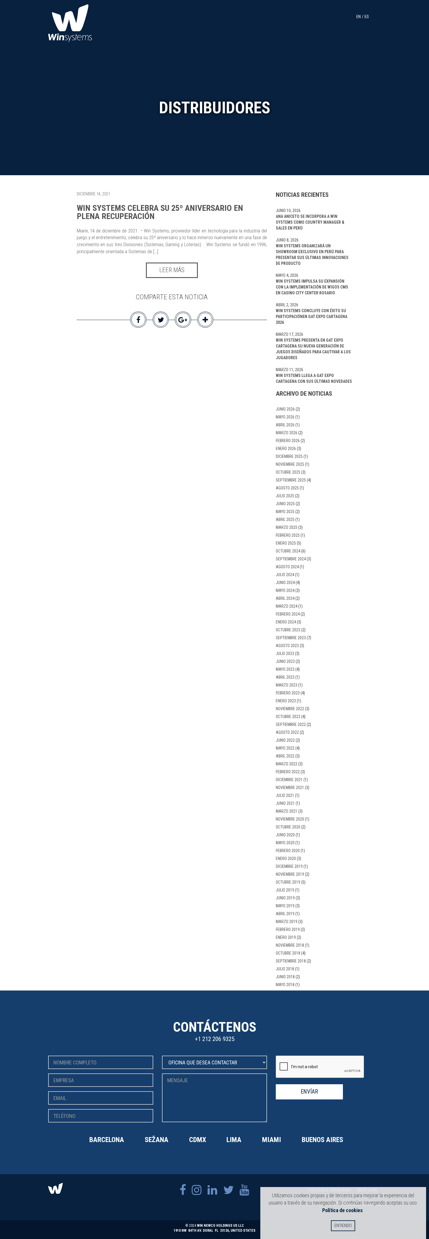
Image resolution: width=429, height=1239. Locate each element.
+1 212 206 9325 (214, 1038)
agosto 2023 (287, 645)
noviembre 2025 (290, 464)
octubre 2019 (288, 882)
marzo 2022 (286, 764)
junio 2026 (285, 409)
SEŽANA (156, 1140)
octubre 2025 (288, 472)
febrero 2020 (288, 850)
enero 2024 (286, 622)
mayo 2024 (285, 590)
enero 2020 (286, 858)
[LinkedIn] (212, 1190)
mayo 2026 (285, 417)
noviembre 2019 (290, 874)
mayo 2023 (285, 669)
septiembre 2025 (291, 480)
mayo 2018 (285, 984)
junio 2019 (285, 898)
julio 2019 (285, 890)
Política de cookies (342, 1210)
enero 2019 (286, 937)
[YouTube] (245, 1190)
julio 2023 (285, 653)
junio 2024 (285, 582)
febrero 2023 (288, 693)
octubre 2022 (288, 716)
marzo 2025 (286, 527)
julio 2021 (285, 795)
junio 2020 (285, 835)
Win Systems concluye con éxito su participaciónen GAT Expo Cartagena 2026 (311, 316)
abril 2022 (285, 756)
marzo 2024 (286, 606)
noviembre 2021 (290, 787)
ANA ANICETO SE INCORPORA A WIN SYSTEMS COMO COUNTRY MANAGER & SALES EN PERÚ (310, 222)
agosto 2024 (287, 566)
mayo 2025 (285, 511)
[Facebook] (182, 1190)
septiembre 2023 (291, 637)
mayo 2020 (285, 842)
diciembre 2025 (289, 456)
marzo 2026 (286, 432)
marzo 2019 (286, 921)
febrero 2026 (288, 440)
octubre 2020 (288, 827)
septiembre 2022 (291, 724)
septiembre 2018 (291, 961)
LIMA (233, 1140)
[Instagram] (197, 1190)
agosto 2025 (287, 488)
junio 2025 (285, 503)
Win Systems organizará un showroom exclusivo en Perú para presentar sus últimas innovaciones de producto (312, 255)
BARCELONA (106, 1140)
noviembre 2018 (290, 945)
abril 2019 (285, 913)
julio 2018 (285, 969)
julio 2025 (285, 495)
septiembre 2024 (291, 559)
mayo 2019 (285, 905)
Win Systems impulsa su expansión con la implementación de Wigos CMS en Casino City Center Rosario (312, 287)
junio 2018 (285, 976)
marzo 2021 (286, 811)
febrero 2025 (288, 535)
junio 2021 (285, 803)
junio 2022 (285, 740)
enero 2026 (286, 448)
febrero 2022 (288, 771)
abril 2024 (285, 598)
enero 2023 (286, 700)
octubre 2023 (288, 630)
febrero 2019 (288, 929)
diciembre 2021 (289, 779)
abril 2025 (285, 519)
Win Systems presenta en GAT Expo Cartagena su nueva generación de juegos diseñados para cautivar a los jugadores (313, 349)
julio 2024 (285, 574)
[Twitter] (228, 1190)
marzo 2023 (286, 685)
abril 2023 (285, 677)
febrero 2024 (288, 614)
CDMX (197, 1140)
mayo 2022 (285, 748)
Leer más (171, 270)
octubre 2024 (288, 551)
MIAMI (271, 1140)
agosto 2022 (287, 732)
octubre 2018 (288, 953)
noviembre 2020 (290, 819)
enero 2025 (286, 543)
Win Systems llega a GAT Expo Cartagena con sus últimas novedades (314, 378)
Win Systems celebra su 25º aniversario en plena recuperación (160, 212)
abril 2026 (285, 425)
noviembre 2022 (290, 708)
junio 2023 (285, 661)
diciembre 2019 (289, 866)
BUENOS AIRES (322, 1140)
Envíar (309, 1091)
